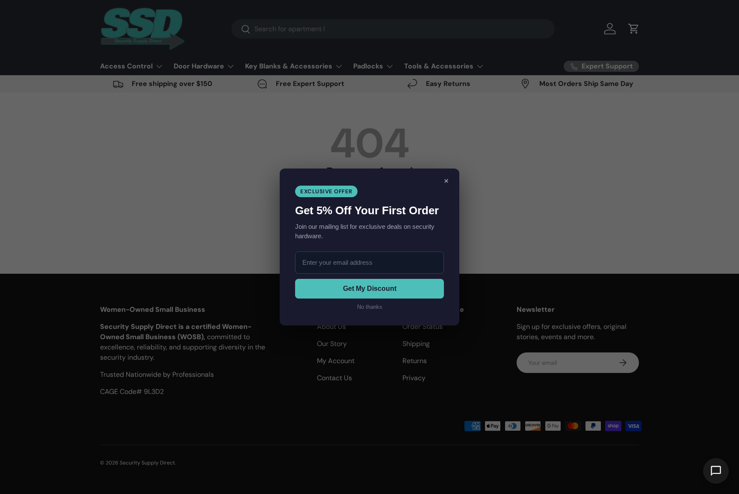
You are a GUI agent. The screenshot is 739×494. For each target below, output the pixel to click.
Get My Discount (369, 288)
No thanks (369, 307)
